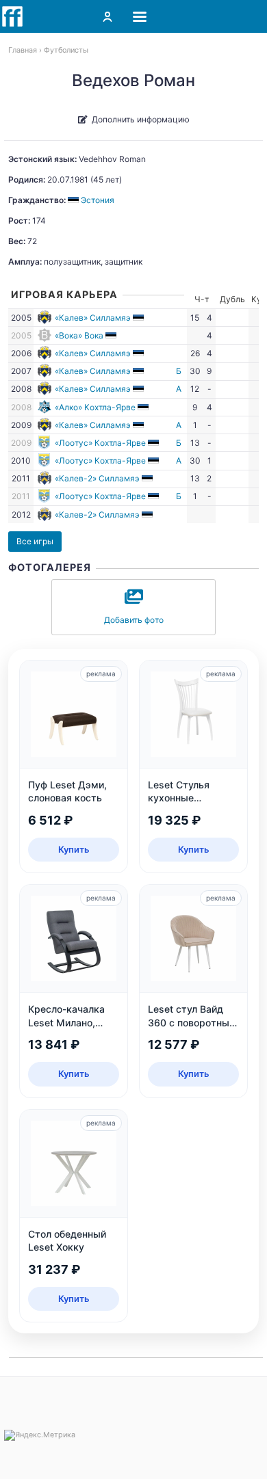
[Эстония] (139, 317)
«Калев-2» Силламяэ (97, 478)
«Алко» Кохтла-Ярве (95, 407)
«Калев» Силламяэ (93, 317)
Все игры (34, 541)
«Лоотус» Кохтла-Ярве (100, 443)
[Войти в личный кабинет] (107, 16)
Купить (74, 849)
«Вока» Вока (79, 335)
